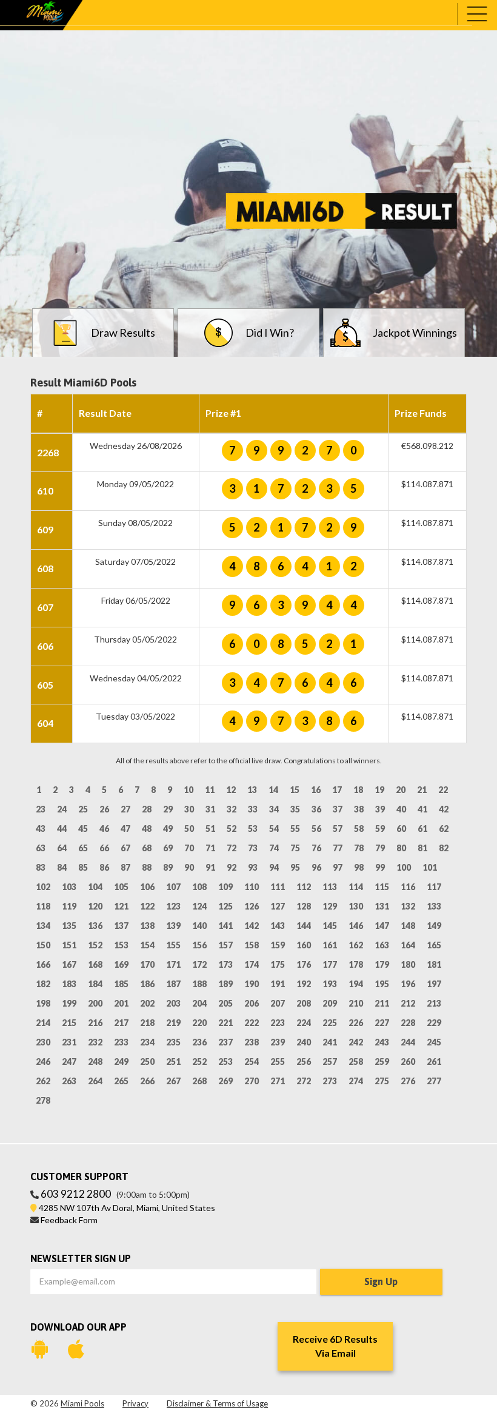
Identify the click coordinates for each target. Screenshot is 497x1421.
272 (303, 1081)
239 (277, 1042)
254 (251, 1061)
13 (252, 790)
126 (251, 906)
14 (273, 790)
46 (104, 828)
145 (329, 925)
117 (434, 887)
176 (303, 964)
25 (83, 809)
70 (189, 848)
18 (358, 790)
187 (173, 984)
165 (434, 945)
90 (189, 867)
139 (173, 925)
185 (121, 984)
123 (173, 906)
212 (408, 1003)
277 (434, 1081)
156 (199, 945)
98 (359, 867)
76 (316, 848)
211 (382, 1003)
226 (356, 1023)
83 (40, 867)
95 (295, 867)
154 (147, 945)
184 (95, 984)
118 (43, 906)
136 (95, 925)
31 (210, 809)
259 (382, 1061)
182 (43, 984)
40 (401, 809)
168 (95, 964)
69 (168, 848)
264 (95, 1081)
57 (337, 828)
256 (303, 1061)
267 (173, 1081)
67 (125, 848)
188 (199, 984)
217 (121, 1023)
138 (147, 925)
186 (147, 984)
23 (40, 809)
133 (434, 906)
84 (62, 867)
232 (95, 1042)
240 (303, 1042)
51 (210, 828)
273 (329, 1081)
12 (231, 790)
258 (356, 1061)
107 (173, 887)
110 (251, 887)
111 (277, 887)
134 (43, 925)
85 (83, 867)
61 (422, 828)
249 (121, 1061)
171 (173, 964)
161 (329, 945)
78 (359, 848)
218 (147, 1023)
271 (277, 1081)
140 (199, 925)
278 (43, 1100)
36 (316, 809)
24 (62, 809)
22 (443, 790)
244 (408, 1042)
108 (199, 887)
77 (337, 848)
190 (251, 984)
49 (168, 828)
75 (295, 848)
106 (147, 887)
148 (408, 925)
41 (422, 809)
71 (210, 848)
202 (147, 1003)
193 (329, 984)
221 (225, 1023)
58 (359, 828)
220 (199, 1023)
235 (173, 1042)
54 (274, 828)
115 (382, 887)
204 (199, 1003)
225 (329, 1023)
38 (359, 809)
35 (295, 809)
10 (188, 790)
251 (173, 1061)
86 (104, 867)
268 (199, 1081)
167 (69, 964)
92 (231, 867)
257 (329, 1061)
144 (303, 925)
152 (95, 945)
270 (251, 1081)
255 (277, 1061)
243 (382, 1042)
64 (62, 848)
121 (121, 906)
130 (356, 906)
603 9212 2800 (76, 1193)
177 (329, 964)
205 (225, 1003)
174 (251, 964)
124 (199, 906)
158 (251, 945)
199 (69, 1003)
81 (422, 848)
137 (121, 925)
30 (189, 809)
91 (210, 867)
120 (95, 906)
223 (277, 1023)
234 (147, 1042)
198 (43, 1003)
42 (444, 809)
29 (168, 809)
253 (225, 1061)
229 (434, 1023)
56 (316, 828)
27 (125, 809)
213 (434, 1003)
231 (69, 1042)
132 (408, 906)
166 (43, 964)
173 (225, 964)
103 (69, 887)
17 (337, 790)
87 (125, 867)
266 (147, 1081)
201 (121, 1003)
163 (382, 945)
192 (303, 984)
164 (408, 945)
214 (43, 1023)
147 (382, 925)
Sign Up (381, 1281)
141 (225, 925)
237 (225, 1042)
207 (277, 1003)
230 (43, 1042)
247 (69, 1061)
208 (303, 1003)
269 (225, 1081)
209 (329, 1003)
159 (277, 945)
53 (253, 828)
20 (400, 790)
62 (444, 828)
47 (125, 828)
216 (95, 1023)
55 (295, 828)
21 (422, 790)
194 (356, 984)
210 (356, 1003)
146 (356, 925)
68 (147, 848)
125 (225, 906)
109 (225, 887)
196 (408, 984)
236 (199, 1042)
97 (337, 867)
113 (329, 887)
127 (277, 906)
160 (303, 945)
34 (274, 809)
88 (147, 867)
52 (231, 828)
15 (294, 790)
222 (251, 1023)
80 (401, 848)
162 (356, 945)
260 (408, 1061)
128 (303, 906)
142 (251, 925)
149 (434, 925)
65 (83, 848)
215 (69, 1023)
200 (95, 1003)
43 (40, 828)
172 (199, 964)
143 (277, 925)
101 (429, 867)
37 (337, 809)
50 (189, 828)
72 (231, 848)
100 (403, 867)
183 (69, 984)
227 (382, 1023)
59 (380, 828)
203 (173, 1003)
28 (147, 809)
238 (251, 1042)
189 (225, 984)
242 (356, 1042)
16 (316, 790)
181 (434, 964)
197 (434, 984)
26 (104, 809)
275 (382, 1081)
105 (121, 887)
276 (408, 1081)
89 (168, 867)
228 (408, 1023)
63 (40, 848)
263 (69, 1081)
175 (277, 964)
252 (199, 1061)
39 (380, 809)
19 (379, 790)
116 (408, 887)
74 (274, 848)
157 (225, 945)
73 (253, 848)
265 (121, 1081)
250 (147, 1061)
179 (382, 964)
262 (43, 1081)
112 (303, 887)
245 (434, 1042)
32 (231, 809)
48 (147, 828)
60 (401, 828)
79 (380, 848)
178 (356, 964)
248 (95, 1061)
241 (329, 1042)
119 (69, 906)
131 (382, 906)
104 (95, 887)
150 (43, 945)
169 (121, 964)
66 (104, 848)
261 (434, 1061)
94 (274, 867)
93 (253, 867)
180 (408, 964)
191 (277, 984)
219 (173, 1023)
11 (210, 790)
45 (83, 828)
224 (303, 1023)
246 (43, 1061)
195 (382, 984)
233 (121, 1042)
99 (380, 867)
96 (316, 867)
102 (43, 887)
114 (356, 887)
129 (329, 906)
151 (69, 945)
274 (356, 1081)
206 (251, 1003)
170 (147, 964)
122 (147, 906)
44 (62, 828)
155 (173, 945)
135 (69, 925)
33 (253, 809)
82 (444, 848)
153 (121, 945)
